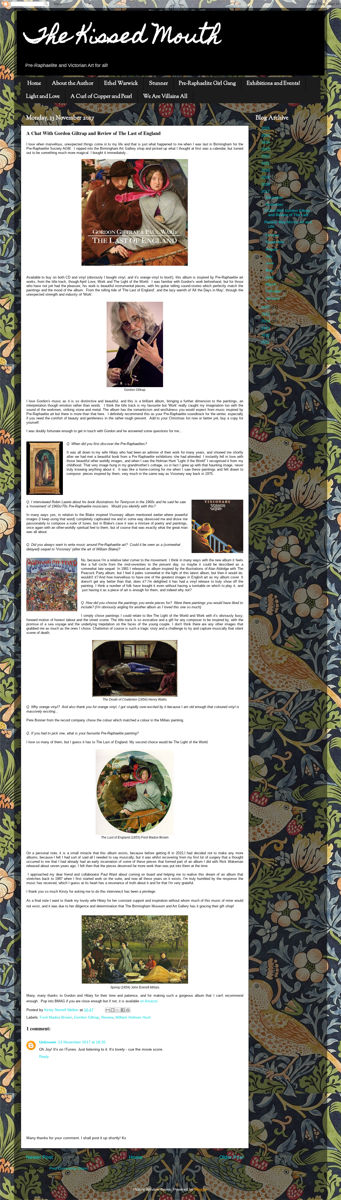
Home (34, 84)
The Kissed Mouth (123, 38)
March (271, 284)
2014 (266, 321)
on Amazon (148, 1001)
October (273, 235)
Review (107, 1017)
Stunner (158, 84)
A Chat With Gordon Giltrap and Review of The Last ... (288, 213)
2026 (266, 128)
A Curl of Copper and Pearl (101, 97)
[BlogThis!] (112, 1010)
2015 (266, 314)
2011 (265, 342)
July (269, 256)
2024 (266, 142)
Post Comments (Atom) (69, 1168)
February (274, 291)
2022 (266, 156)
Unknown (47, 1042)
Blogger (200, 1189)
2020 (266, 170)
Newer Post (39, 1157)
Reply (44, 1057)
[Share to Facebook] (122, 1010)
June (270, 263)
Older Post (231, 1157)
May (270, 270)
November (275, 204)
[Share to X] (117, 1010)
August (272, 249)
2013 (266, 328)
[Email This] (107, 1010)
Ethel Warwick (121, 84)
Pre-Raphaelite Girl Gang (207, 84)
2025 (266, 135)
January (273, 298)
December (275, 198)
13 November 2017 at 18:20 (81, 1042)
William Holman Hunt (133, 1017)
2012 (266, 335)
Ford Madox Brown (56, 1017)
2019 (266, 177)
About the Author (72, 84)
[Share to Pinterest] (128, 1010)
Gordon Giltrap (86, 1017)
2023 (266, 149)
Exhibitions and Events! (273, 84)
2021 (266, 163)
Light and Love (43, 97)
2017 (266, 191)
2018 (266, 184)
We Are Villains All (165, 97)
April (270, 277)
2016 (266, 307)
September (275, 242)
